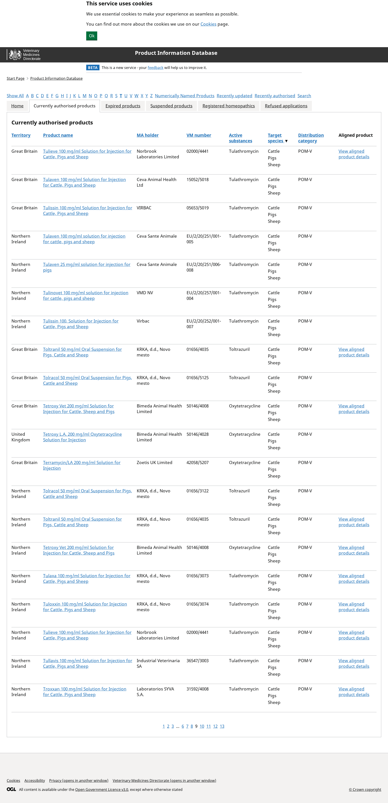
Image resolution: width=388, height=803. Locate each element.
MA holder (148, 135)
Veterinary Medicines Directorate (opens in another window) (164, 780)
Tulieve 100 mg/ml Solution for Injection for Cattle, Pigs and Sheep (87, 154)
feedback (155, 67)
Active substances (240, 138)
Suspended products (171, 106)
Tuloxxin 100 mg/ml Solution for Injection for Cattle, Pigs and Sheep (85, 607)
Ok (92, 36)
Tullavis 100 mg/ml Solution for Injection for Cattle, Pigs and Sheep (87, 663)
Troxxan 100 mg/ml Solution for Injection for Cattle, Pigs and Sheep (84, 691)
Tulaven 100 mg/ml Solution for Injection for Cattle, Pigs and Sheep (84, 182)
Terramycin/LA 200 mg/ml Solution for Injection (82, 465)
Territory (21, 135)
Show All (15, 96)
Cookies (208, 24)
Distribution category (311, 138)
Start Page (15, 78)
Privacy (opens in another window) (78, 780)
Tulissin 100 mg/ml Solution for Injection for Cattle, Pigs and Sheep (87, 210)
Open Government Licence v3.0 (101, 789)
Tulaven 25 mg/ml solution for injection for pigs (86, 267)
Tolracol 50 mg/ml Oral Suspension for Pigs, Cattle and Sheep (87, 380)
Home (17, 106)
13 (222, 726)
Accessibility (34, 780)
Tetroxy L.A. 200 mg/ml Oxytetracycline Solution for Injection (82, 437)
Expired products (123, 106)
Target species (276, 138)
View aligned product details (354, 154)
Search (304, 96)
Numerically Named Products (184, 96)
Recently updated (234, 96)
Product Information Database (176, 52)
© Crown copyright (365, 789)
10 (202, 726)
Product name (58, 135)
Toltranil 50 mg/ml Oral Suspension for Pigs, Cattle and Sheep (82, 352)
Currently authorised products (64, 106)
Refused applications (286, 106)
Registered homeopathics (229, 106)
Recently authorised (275, 96)
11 (208, 726)
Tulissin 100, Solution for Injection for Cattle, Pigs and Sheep (81, 324)
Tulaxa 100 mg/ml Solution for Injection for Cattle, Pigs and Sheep (86, 578)
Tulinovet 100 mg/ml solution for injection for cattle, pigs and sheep (85, 295)
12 (215, 726)
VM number (199, 135)
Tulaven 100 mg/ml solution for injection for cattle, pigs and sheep (84, 239)
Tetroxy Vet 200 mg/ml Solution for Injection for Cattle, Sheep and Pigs (79, 408)
